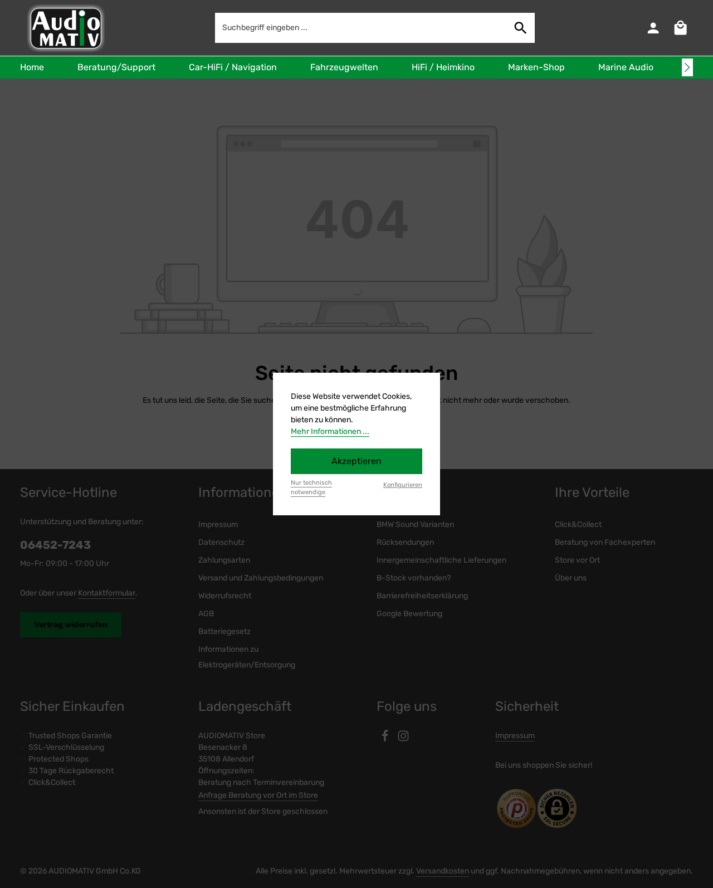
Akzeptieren (356, 461)
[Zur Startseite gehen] (65, 28)
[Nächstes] (687, 67)
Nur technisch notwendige (311, 487)
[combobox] (361, 27)
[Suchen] (521, 27)
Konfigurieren (402, 485)
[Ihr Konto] (653, 28)
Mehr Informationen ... (330, 431)
